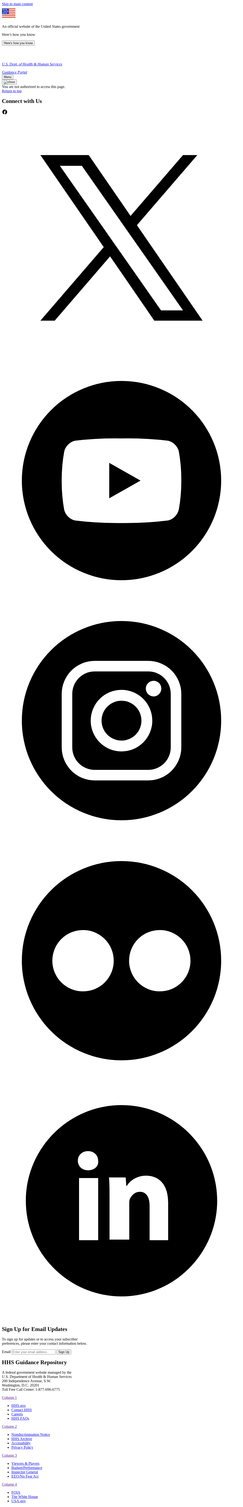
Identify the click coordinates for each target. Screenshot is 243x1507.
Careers (17, 1414)
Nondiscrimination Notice (30, 1435)
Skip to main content (17, 4)
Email (6, 1352)
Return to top (12, 91)
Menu (7, 77)
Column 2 (9, 1426)
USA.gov (18, 1501)
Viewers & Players (25, 1463)
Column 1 (9, 1398)
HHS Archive (21, 1439)
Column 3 (9, 1455)
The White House (24, 1497)
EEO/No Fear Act (24, 1476)
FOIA (15, 1492)
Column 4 (9, 1484)
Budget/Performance (26, 1468)
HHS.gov (18, 1406)
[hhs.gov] (7, 56)
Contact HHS (21, 1410)
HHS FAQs (20, 1418)
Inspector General (24, 1472)
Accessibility (21, 1443)
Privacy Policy (22, 1447)
